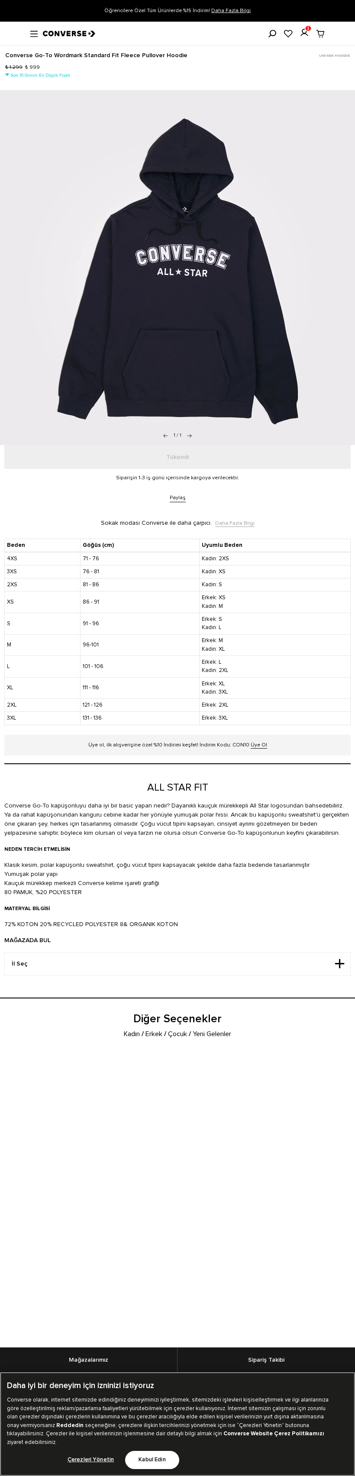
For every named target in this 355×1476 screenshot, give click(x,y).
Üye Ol (259, 745)
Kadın (132, 1034)
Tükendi (177, 457)
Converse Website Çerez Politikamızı (273, 1433)
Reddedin (70, 1425)
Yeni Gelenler (212, 1034)
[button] (189, 435)
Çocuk (177, 1034)
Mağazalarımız (88, 1360)
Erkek (153, 1034)
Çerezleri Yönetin (91, 1460)
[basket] (320, 34)
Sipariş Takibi (266, 1360)
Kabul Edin (152, 1460)
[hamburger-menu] (34, 33)
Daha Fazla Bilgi (231, 10)
